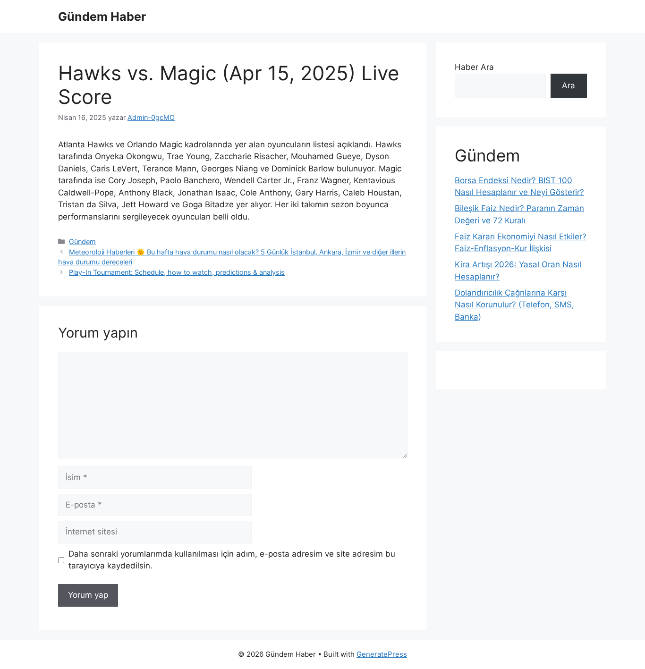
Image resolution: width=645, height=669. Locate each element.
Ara (568, 85)
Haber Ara (474, 67)
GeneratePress (381, 654)
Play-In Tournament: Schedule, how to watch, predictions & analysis (177, 272)
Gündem (82, 241)
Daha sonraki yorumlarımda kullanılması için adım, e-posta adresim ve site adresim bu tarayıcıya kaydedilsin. (231, 560)
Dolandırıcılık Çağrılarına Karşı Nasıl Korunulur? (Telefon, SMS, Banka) (514, 305)
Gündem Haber (102, 16)
